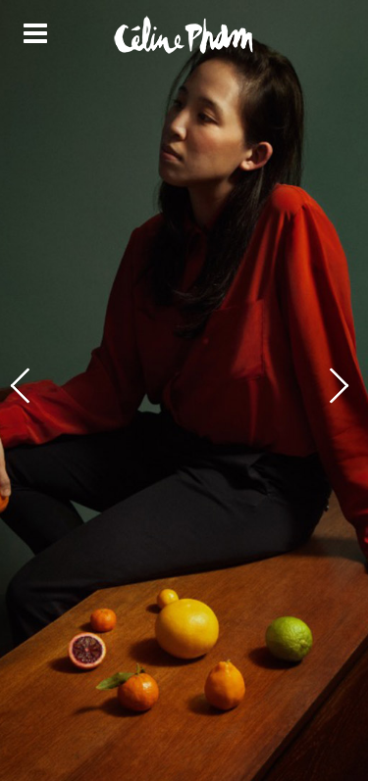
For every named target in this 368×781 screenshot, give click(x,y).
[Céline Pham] (184, 35)
